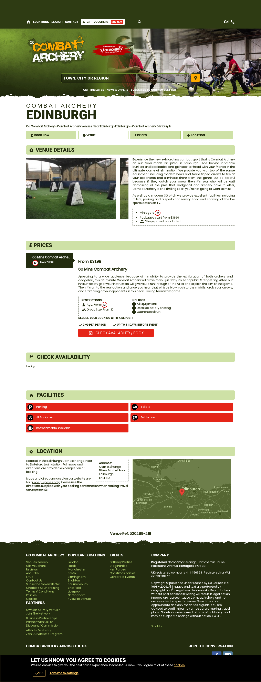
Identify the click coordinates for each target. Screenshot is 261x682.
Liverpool (74, 591)
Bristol (72, 573)
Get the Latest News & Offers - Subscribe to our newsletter (129, 89)
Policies (31, 595)
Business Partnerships (43, 622)
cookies (179, 665)
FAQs (29, 577)
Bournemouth (78, 584)
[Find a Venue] (125, 78)
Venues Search (37, 562)
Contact (71, 21)
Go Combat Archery (40, 126)
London (73, 562)
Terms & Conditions (40, 591)
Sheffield (74, 588)
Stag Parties (118, 566)
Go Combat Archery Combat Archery (56, 50)
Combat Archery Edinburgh (151, 126)
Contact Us (34, 580)
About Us (32, 573)
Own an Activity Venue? (43, 612)
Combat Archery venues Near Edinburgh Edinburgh (93, 126)
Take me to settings (64, 673)
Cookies (32, 599)
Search (57, 21)
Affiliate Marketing (44, 632)
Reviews (32, 569)
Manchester (76, 569)
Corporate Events (122, 577)
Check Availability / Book (116, 332)
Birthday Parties (121, 562)
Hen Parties (118, 569)
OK (39, 673)
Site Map (157, 626)
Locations (41, 21)
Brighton (74, 580)
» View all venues (80, 599)
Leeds (72, 566)
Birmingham (77, 577)
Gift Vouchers (102, 21)
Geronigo (111, 50)
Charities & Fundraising (42, 588)
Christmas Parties (123, 573)
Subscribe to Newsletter (43, 584)
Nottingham (76, 595)
